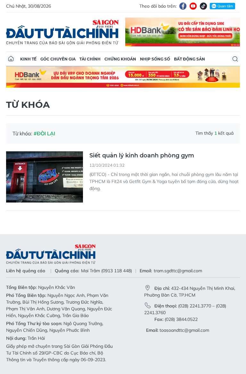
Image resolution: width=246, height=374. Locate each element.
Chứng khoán (120, 59)
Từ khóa (28, 104)
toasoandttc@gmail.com (184, 330)
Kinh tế (28, 59)
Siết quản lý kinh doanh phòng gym (141, 155)
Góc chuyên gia (58, 59)
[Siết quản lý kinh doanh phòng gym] (44, 177)
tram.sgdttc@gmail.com (178, 271)
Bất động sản (189, 59)
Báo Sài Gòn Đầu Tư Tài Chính (62, 32)
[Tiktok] (203, 6)
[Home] (11, 59)
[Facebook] (183, 6)
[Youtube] (193, 6)
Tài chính (90, 59)
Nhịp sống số (155, 59)
